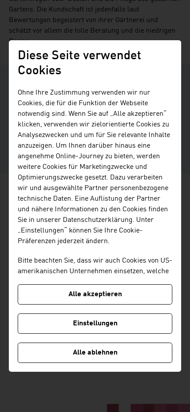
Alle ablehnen (95, 352)
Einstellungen (95, 323)
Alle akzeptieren (95, 294)
